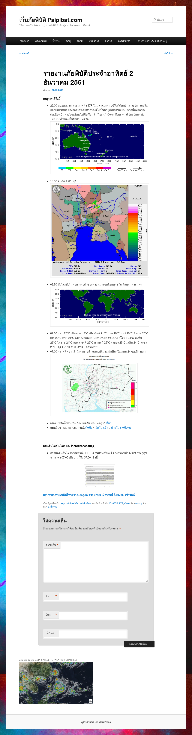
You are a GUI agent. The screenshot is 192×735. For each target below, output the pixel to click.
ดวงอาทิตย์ (41, 41)
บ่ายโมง (116, 427)
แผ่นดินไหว (124, 41)
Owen (127, 503)
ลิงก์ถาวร (52, 506)
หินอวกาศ (94, 41)
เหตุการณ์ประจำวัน (69, 503)
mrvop (138, 503)
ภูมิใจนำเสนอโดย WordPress (96, 722)
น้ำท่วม (56, 41)
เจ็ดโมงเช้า (101, 427)
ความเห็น (52, 545)
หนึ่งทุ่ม (126, 427)
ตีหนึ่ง (89, 427)
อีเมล (51, 615)
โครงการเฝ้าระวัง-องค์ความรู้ (151, 41)
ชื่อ (51, 596)
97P (121, 503)
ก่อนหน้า (25, 53)
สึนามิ (79, 41)
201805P (113, 503)
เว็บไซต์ (50, 633)
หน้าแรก (24, 41)
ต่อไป (168, 53)
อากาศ (108, 41)
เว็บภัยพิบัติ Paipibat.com (50, 20)
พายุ (68, 41)
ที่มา (108, 423)
